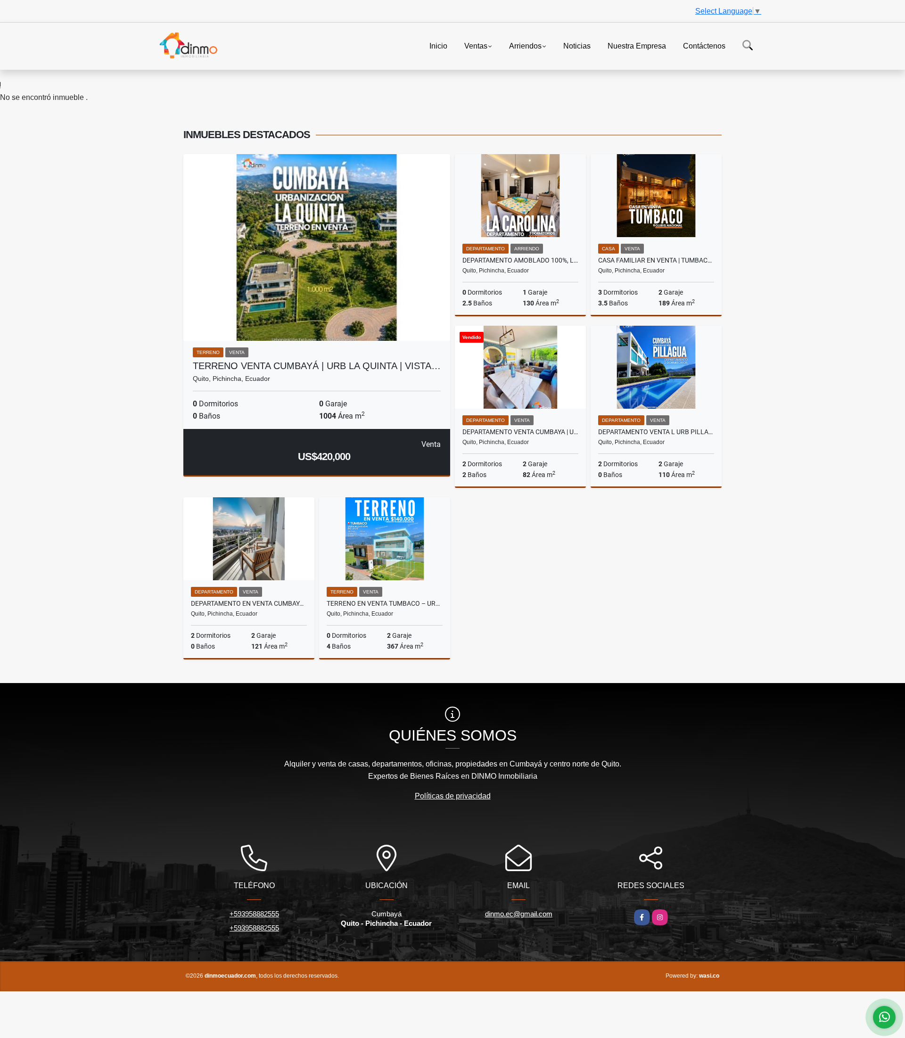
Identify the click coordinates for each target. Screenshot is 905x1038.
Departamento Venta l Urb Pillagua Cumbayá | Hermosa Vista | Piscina (656, 432)
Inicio (438, 45)
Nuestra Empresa (637, 45)
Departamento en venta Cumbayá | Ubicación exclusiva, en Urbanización (249, 603)
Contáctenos (704, 45)
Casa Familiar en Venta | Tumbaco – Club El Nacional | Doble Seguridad (656, 260)
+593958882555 (254, 914)
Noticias (577, 45)
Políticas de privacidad (453, 796)
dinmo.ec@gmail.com (518, 914)
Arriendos (525, 45)
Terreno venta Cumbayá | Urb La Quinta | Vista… (317, 366)
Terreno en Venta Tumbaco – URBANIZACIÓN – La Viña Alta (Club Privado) (385, 603)
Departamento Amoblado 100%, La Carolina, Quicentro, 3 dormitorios (520, 260)
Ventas (475, 45)
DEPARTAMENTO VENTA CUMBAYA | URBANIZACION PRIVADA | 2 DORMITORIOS (520, 432)
